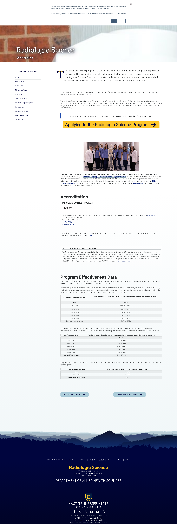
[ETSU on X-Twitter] (79, 512)
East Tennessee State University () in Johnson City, (88, 501)
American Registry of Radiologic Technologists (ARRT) (104, 177)
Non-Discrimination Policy (95, 520)
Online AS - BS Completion (127, 394)
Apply (119, 460)
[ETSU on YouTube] (97, 512)
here (90, 235)
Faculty (17, 77)
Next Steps (19, 86)
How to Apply (19, 81)
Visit (110, 460)
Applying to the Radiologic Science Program (107, 124)
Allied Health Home (21, 115)
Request (96, 460)
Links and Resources (22, 111)
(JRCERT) (150, 215)
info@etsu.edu (97, 518)
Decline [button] (122, 21)
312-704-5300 (67, 222)
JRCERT (82, 283)
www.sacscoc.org (124, 261)
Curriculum (18, 94)
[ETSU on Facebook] (73, 512)
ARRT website (138, 183)
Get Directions (97, 473)
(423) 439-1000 (82, 518)
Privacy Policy (78, 520)
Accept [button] (114, 21)
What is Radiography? (72, 394)
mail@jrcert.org (69, 224)
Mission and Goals (21, 90)
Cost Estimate (78, 460)
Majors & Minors (56, 460)
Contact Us (19, 120)
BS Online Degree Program (24, 103)
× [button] (131, 3)
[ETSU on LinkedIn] (91, 512)
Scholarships (19, 107)
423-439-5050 (92, 476)
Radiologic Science (28, 72)
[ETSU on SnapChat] (103, 512)
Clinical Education (21, 98)
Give (127, 460)
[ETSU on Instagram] (85, 512)
